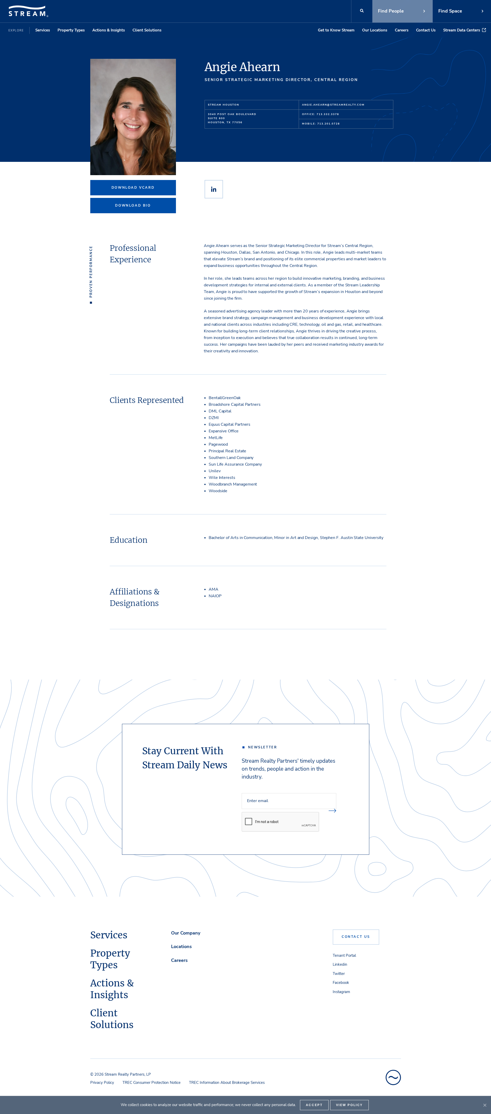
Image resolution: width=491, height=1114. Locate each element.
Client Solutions (146, 30)
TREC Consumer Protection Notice (151, 1082)
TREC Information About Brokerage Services (227, 1082)
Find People (391, 11)
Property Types (71, 30)
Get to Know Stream (336, 30)
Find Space (450, 11)
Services (42, 30)
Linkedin (340, 964)
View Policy (349, 1105)
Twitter (339, 973)
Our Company (185, 933)
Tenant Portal (344, 955)
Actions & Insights (108, 30)
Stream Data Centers (461, 30)
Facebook (341, 982)
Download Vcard (132, 187)
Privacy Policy (102, 1082)
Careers (401, 30)
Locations (181, 946)
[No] (484, 1105)
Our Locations (374, 30)
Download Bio (133, 205)
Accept (314, 1105)
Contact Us (426, 30)
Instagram (341, 991)
